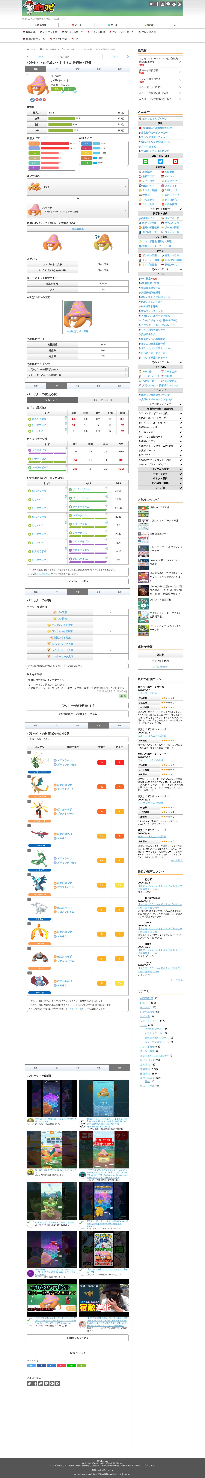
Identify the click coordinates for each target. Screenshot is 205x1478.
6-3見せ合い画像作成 (153, 338)
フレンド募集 (149, 32)
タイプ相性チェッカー (153, 329)
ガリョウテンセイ (67, 764)
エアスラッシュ (65, 760)
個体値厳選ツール (35, 38)
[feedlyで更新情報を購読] (173, 3)
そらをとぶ (63, 838)
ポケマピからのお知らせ (153, 1055)
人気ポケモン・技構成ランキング (160, 385)
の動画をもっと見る (78, 1337)
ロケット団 (148, 204)
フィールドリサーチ (123, 32)
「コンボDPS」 (43, 574)
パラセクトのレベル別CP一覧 (45, 375)
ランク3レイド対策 (62, 624)
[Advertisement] (78, 1037)
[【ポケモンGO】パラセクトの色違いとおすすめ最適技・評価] (51, 1365)
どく (34, 168)
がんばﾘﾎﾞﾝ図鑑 (173, 259)
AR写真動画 (146, 998)
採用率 (168, 376)
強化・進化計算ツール (157, 1042)
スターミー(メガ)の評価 (151, 760)
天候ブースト (172, 264)
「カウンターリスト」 (77, 1009)
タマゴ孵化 (171, 199)
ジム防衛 (62, 618)
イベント (170, 176)
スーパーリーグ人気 (62, 643)
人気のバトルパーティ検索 (155, 315)
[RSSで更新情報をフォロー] (179, 3)
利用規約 (96, 1470)
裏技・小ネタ (147, 1078)
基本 (36, 69)
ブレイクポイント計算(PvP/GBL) (159, 320)
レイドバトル (147, 1060)
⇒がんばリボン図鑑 (77, 331)
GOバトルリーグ (74, 32)
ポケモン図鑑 (50, 32)
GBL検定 (149, 278)
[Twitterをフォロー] (151, 3)
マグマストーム (65, 960)
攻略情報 (145, 1069)
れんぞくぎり (39, 418)
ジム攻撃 (62, 612)
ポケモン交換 (149, 222)
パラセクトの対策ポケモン (43, 369)
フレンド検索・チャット (154, 137)
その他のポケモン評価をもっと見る (78, 713)
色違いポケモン (173, 255)
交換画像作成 (148, 334)
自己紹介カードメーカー (154, 132)
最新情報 (42, 24)
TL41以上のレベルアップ (155, 151)
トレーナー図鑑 (150, 259)
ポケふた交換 (172, 222)
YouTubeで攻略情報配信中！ (158, 127)
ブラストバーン (65, 788)
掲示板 (150, 24)
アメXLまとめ (148, 146)
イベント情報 (97, 32)
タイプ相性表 (60, 38)
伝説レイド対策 (62, 637)
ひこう (34, 148)
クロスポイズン (40, 450)
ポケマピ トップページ (154, 118)
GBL (77, 38)
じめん (86, 158)
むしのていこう (40, 424)
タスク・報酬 (149, 190)
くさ (70, 89)
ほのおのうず (64, 784)
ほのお (34, 143)
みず (86, 143)
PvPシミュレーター (151, 301)
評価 (78, 69)
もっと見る (177, 860)
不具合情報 (171, 204)
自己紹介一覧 (149, 232)
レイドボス (148, 180)
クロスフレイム (65, 911)
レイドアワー (172, 180)
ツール (114, 24)
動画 (120, 69)
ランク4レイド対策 (62, 631)
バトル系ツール (153, 1033)
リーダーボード (150, 376)
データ (78, 24)
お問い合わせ (160, 666)
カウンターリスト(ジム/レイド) (158, 324)
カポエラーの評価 (147, 693)
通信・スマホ (147, 1085)
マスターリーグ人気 (62, 656)
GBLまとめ (171, 371)
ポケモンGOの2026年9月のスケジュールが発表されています (166, 577)
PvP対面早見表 (149, 306)
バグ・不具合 (147, 1046)
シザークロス (39, 458)
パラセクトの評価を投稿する (76, 705)
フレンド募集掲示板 (160, 599)
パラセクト (78, 228)
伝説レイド (148, 185)
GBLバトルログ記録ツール (155, 141)
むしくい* (37, 430)
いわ (34, 158)
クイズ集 (145, 1016)
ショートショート (149, 1020)
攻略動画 (170, 171)
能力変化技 (171, 380)
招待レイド (148, 218)
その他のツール (153, 1028)
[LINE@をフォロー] (168, 3)
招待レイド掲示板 (159, 507)
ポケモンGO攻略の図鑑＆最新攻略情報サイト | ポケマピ (106, 1474)
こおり (34, 163)
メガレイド (171, 185)
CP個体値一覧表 (150, 283)
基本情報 (145, 1064)
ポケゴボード (172, 218)
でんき (86, 153)
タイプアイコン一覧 (76, 581)
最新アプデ (148, 176)
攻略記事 (31, 32)
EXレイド (145, 1002)
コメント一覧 (172, 232)
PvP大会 (147, 371)
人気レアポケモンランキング (156, 399)
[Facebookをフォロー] (156, 3)
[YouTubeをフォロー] (162, 3)
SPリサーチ (171, 190)
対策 (99, 69)
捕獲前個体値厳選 (150, 292)
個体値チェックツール (157, 1037)
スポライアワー (173, 194)
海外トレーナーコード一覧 (156, 245)
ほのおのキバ (64, 833)
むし (57, 89)
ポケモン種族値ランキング (155, 394)
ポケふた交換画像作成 (153, 343)
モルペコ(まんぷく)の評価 (152, 735)
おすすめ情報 (147, 1011)
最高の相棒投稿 (150, 227)
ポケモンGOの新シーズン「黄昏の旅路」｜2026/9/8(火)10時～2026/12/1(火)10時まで (166, 590)
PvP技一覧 (148, 380)
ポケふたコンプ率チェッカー (156, 348)
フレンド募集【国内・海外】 (158, 241)
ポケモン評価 (172, 227)
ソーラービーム (40, 467)
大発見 (146, 194)
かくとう (86, 148)
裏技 (147, 1081)
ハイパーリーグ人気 (62, 650)
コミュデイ (148, 199)
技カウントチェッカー (153, 311)
